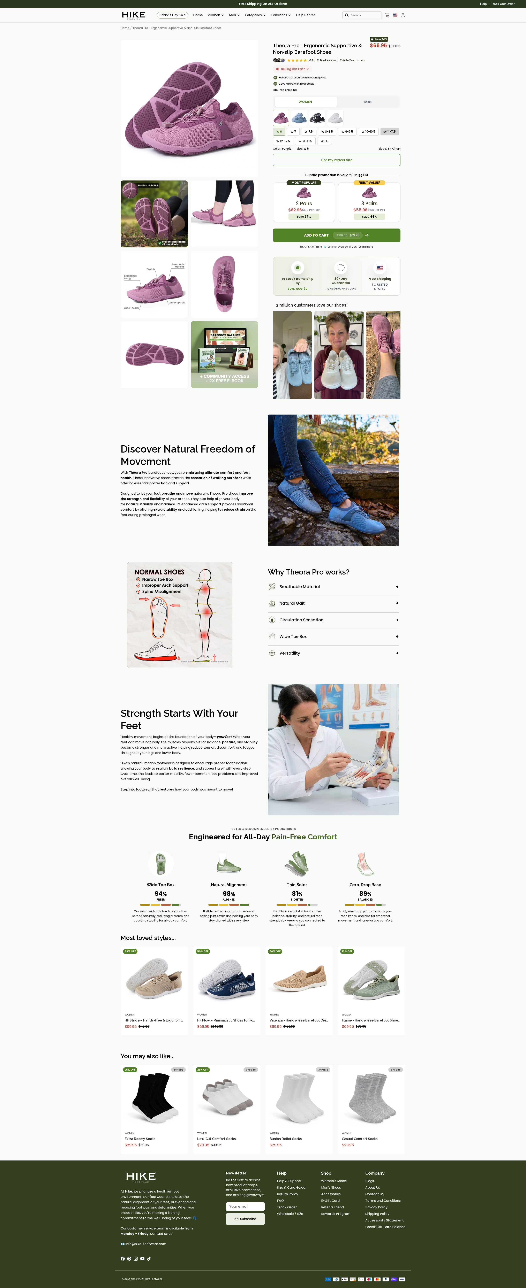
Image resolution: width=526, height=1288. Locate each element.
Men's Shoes (331, 1187)
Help (483, 4)
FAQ (280, 1200)
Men (367, 101)
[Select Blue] (299, 118)
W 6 (279, 132)
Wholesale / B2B (290, 1213)
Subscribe (248, 1219)
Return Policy (287, 1194)
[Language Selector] (395, 15)
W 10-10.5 (368, 132)
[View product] (183, 951)
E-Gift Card (330, 1200)
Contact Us (374, 1194)
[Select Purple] (281, 118)
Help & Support (289, 1181)
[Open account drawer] (402, 15)
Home (198, 15)
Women (305, 101)
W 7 (293, 132)
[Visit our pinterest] (129, 1259)
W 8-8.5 (327, 132)
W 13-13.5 (305, 141)
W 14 (324, 141)
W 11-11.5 (390, 132)
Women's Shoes (334, 1181)
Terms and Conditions (383, 1200)
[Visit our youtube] (142, 1259)
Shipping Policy (377, 1213)
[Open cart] (387, 15)
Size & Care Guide (291, 1187)
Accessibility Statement (384, 1220)
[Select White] (335, 118)
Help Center (305, 15)
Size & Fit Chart (389, 149)
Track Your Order (502, 4)
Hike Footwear (153, 1279)
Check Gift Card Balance (385, 1227)
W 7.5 (309, 132)
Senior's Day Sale (172, 15)
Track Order (287, 1207)
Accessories (331, 1194)
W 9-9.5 (347, 132)
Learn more (366, 246)
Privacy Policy (376, 1207)
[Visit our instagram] (136, 1259)
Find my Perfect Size (336, 160)
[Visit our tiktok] (149, 1259)
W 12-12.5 (283, 141)
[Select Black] (317, 118)
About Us (372, 1187)
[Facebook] (123, 1259)
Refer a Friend (332, 1207)
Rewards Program (335, 1213)
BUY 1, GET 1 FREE (263, 3)
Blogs (369, 1181)
